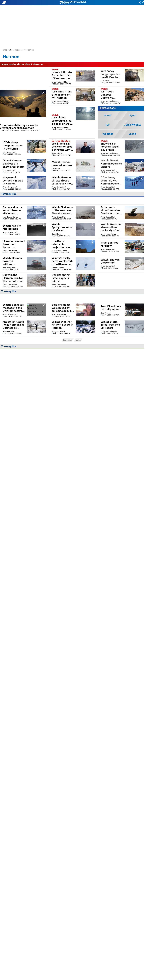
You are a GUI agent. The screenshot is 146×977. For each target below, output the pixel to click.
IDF (108, 125)
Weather (107, 134)
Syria (132, 115)
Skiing (132, 134)
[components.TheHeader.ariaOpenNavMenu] (23, 2)
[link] (23, 103)
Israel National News (11, 50)
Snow (107, 115)
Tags (23, 50)
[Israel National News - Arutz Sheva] (73, 2)
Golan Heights (132, 125)
